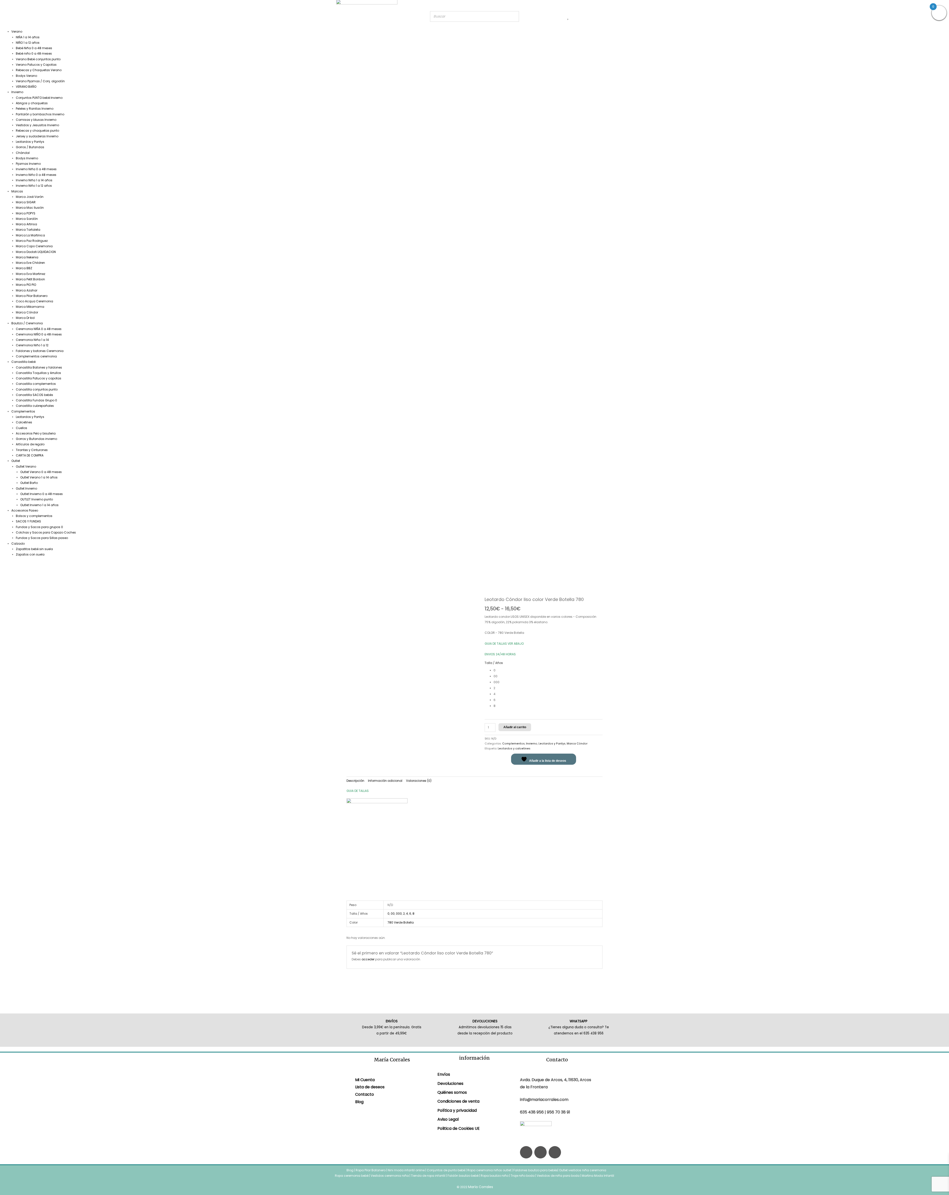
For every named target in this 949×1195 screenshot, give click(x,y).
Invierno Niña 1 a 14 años (34, 180)
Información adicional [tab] (385, 781)
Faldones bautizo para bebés (535, 1170)
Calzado (18, 543)
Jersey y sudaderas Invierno (37, 136)
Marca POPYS (25, 213)
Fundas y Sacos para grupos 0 (39, 527)
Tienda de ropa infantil (428, 1176)
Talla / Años (494, 663)
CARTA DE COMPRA (29, 455)
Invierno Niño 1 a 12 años (34, 186)
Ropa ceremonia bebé (351, 1176)
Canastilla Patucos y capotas (38, 378)
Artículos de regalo (30, 444)
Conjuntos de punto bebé (446, 1170)
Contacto (364, 1094)
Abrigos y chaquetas (32, 103)
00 (393, 913)
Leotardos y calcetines (514, 748)
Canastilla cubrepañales (35, 406)
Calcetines (24, 422)
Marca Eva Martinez (30, 274)
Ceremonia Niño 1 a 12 (32, 345)
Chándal (23, 153)
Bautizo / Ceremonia (27, 323)
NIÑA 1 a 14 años (28, 37)
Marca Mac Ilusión (30, 208)
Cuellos (21, 428)
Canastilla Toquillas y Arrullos (38, 373)
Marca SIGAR (26, 202)
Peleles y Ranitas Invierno (34, 108)
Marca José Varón (29, 197)
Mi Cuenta (365, 1080)
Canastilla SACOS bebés (34, 395)
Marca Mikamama (30, 307)
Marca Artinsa (26, 224)
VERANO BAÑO (26, 86)
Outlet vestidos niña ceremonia (582, 1170)
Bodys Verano (26, 76)
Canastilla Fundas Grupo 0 (36, 400)
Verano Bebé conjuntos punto (38, 59)
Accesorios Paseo (24, 510)
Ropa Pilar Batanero (371, 1170)
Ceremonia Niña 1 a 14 (32, 340)
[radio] (548, 670)
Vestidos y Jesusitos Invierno (37, 125)
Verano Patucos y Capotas (36, 64)
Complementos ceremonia (36, 356)
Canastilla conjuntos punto (37, 389)
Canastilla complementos (36, 384)
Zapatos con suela (30, 554)
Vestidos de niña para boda (558, 1176)
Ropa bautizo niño (494, 1176)
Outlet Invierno (26, 488)
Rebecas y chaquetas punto (37, 130)
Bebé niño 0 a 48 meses (34, 53)
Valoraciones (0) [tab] (418, 781)
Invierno (17, 92)
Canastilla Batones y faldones (39, 367)
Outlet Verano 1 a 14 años (39, 477)
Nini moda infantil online (406, 1170)
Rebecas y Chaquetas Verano (39, 70)
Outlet (15, 461)
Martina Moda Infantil (598, 1176)
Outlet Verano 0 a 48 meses (41, 472)
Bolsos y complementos (34, 516)
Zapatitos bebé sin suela (34, 549)
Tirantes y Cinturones (32, 450)
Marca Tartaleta (28, 229)
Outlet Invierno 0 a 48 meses (41, 494)
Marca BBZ (24, 268)
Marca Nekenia (27, 257)
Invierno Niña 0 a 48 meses (36, 169)
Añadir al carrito (514, 727)
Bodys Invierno (27, 158)
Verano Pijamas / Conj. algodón (40, 81)
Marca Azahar (26, 290)
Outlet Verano (26, 466)
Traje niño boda (523, 1176)
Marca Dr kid (25, 318)
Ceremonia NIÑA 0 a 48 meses (39, 329)
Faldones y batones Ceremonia (40, 351)
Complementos (23, 411)
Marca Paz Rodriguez (32, 241)
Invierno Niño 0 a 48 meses (36, 175)
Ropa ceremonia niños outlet (489, 1170)
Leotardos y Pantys (30, 142)
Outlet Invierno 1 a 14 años (39, 505)
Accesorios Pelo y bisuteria (36, 433)
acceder (368, 959)
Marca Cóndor (27, 312)
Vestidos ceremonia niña (390, 1176)
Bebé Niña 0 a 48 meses (34, 48)
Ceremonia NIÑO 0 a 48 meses (39, 334)
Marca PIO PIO (26, 285)
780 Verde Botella (401, 922)
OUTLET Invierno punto (36, 499)
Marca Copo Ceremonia (34, 246)
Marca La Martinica (30, 235)
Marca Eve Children (30, 263)
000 (399, 913)
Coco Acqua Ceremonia (34, 301)
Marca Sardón (27, 219)
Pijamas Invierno (28, 164)
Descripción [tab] (355, 781)
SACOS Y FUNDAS (28, 521)
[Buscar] (514, 16)
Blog (359, 1102)
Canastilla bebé (23, 362)
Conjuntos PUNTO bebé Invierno (39, 98)
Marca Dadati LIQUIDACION (36, 252)
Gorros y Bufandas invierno (36, 439)
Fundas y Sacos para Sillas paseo (42, 538)
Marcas (17, 191)
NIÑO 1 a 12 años (28, 43)
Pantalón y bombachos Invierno (40, 114)
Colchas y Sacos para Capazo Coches (46, 532)
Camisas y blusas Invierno (36, 120)
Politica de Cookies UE (458, 1128)
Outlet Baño (29, 483)
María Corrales (480, 1186)
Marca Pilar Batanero (31, 296)
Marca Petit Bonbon (30, 279)
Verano (16, 31)
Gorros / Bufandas (30, 147)
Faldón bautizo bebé (463, 1176)
